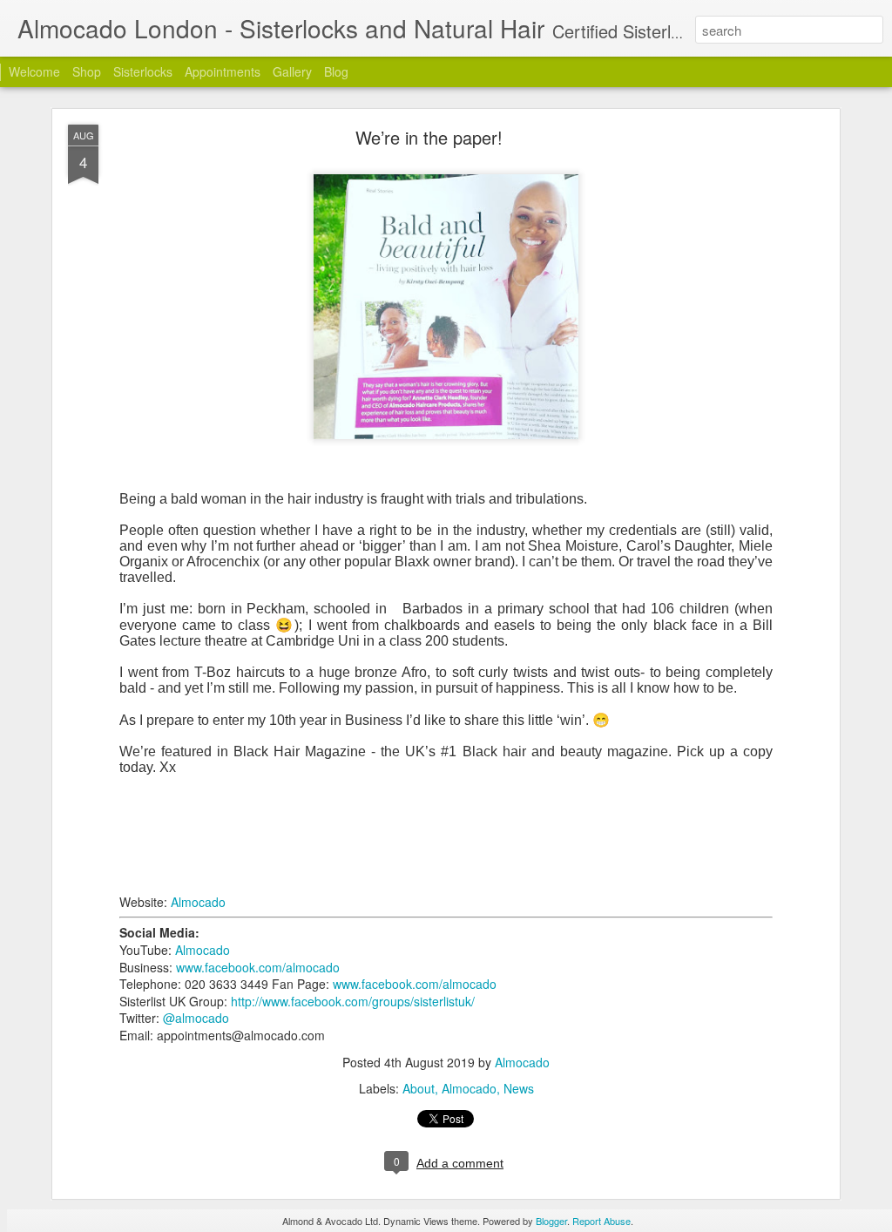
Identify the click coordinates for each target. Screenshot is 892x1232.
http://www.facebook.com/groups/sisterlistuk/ (353, 1001)
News (518, 1088)
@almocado (196, 1017)
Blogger (551, 1221)
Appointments (222, 71)
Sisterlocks (142, 71)
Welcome (34, 71)
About (418, 1088)
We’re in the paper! (429, 137)
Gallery (292, 71)
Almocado (198, 901)
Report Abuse (601, 1221)
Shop (86, 71)
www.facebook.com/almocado (258, 967)
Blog (336, 71)
